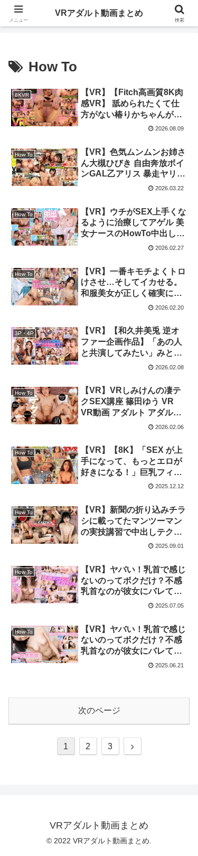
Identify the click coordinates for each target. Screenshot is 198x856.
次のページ (99, 710)
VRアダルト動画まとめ (99, 12)
